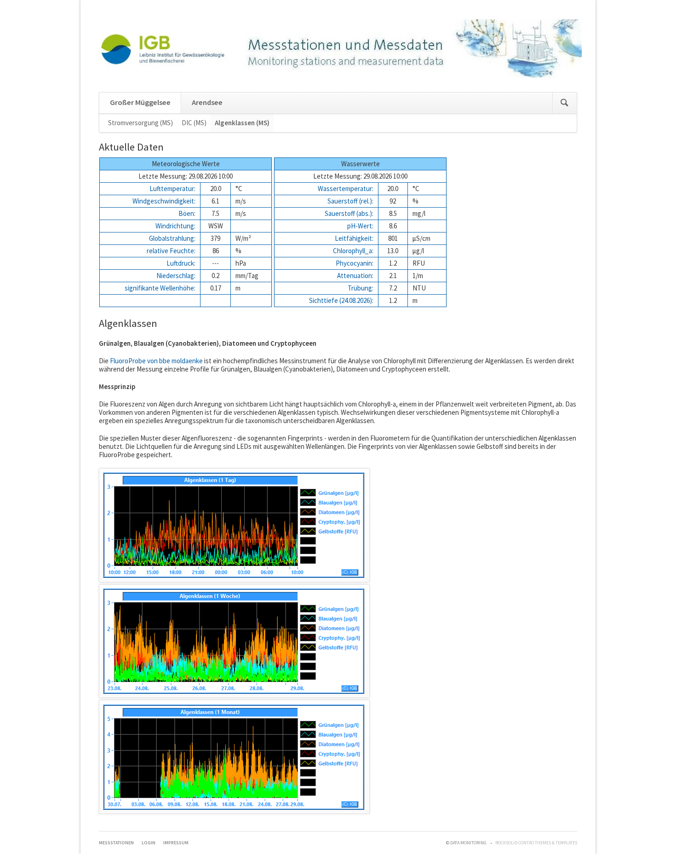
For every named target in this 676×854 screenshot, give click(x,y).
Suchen (564, 103)
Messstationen (116, 843)
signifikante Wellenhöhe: (160, 288)
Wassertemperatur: (345, 188)
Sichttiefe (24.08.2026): (341, 300)
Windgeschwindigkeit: (163, 201)
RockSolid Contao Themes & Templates (536, 843)
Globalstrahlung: (172, 238)
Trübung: (360, 288)
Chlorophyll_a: (353, 250)
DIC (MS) (194, 122)
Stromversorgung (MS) (140, 122)
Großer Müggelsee (140, 102)
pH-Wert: (360, 225)
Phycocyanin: (354, 263)
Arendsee (207, 102)
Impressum (176, 843)
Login (148, 843)
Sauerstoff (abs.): (349, 213)
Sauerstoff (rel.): (350, 201)
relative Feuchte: (171, 250)
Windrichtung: (175, 225)
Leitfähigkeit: (354, 238)
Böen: (186, 213)
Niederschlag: (175, 275)
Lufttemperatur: (172, 188)
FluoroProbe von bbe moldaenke (156, 360)
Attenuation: (355, 275)
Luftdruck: (180, 263)
